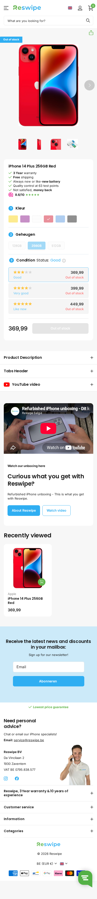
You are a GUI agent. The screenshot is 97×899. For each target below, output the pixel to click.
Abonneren (48, 681)
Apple (12, 594)
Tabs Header (16, 371)
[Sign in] (80, 8)
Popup (64, 260)
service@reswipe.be (29, 740)
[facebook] (17, 779)
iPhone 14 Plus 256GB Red (25, 600)
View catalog (6, 8)
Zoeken (88, 20)
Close (48, 793)
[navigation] (22, 144)
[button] (89, 32)
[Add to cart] (41, 582)
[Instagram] (6, 779)
